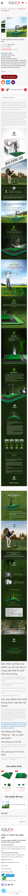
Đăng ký (24, 821)
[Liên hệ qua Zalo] (4, 884)
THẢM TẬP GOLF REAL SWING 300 (19, 804)
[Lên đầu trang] (25, 887)
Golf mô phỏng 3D (5, 722)
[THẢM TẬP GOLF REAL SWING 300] (5, 804)
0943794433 (9, 859)
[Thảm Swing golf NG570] (7, 775)
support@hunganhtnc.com (11, 862)
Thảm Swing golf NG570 (8, 787)
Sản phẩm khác (14, 766)
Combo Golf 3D (14, 722)
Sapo (17, 893)
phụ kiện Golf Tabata (14, 726)
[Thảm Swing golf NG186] (21, 775)
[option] (3, 21)
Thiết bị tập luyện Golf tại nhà (10, 724)
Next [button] (4, 17)
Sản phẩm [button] (4, 865)
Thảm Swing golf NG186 (22, 787)
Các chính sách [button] (6, 869)
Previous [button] (2, 17)
